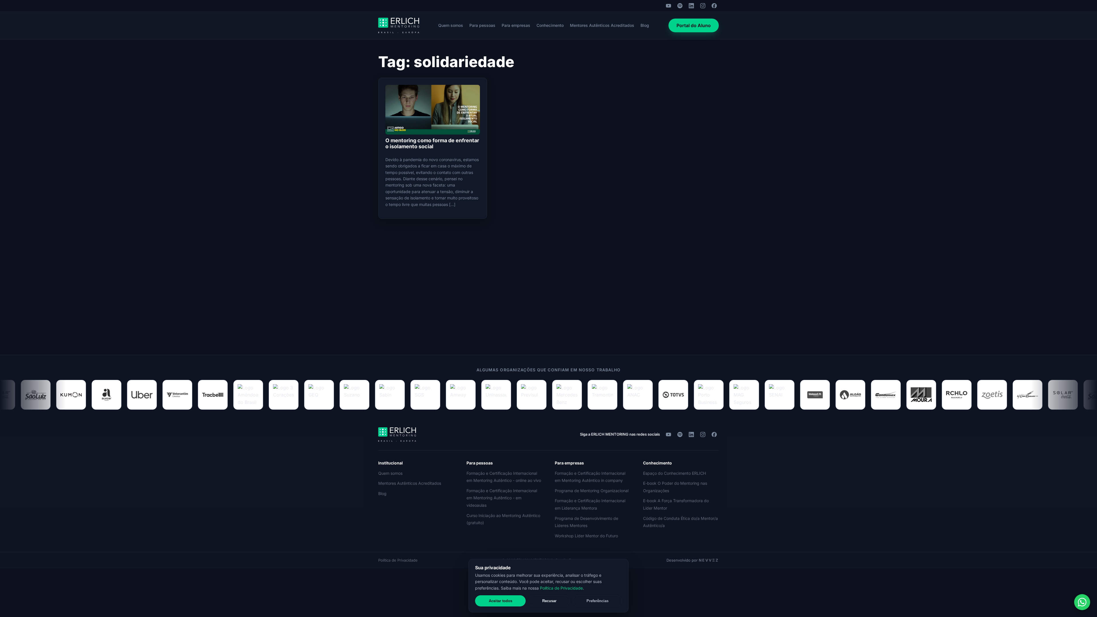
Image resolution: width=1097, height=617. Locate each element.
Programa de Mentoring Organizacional (591, 490)
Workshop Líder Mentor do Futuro (586, 535)
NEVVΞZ (709, 560)
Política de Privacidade (398, 560)
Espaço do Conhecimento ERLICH (674, 473)
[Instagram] (702, 5)
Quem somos (450, 25)
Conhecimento (550, 25)
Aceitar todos (500, 601)
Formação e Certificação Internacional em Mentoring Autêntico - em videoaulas (502, 498)
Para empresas (516, 25)
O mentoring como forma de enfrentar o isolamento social (432, 143)
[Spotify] (679, 5)
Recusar (549, 601)
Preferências (597, 601)
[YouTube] (668, 5)
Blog (644, 25)
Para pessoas (482, 25)
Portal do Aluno (693, 25)
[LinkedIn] (691, 5)
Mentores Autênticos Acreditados (602, 25)
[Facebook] (714, 5)
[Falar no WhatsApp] (1082, 602)
